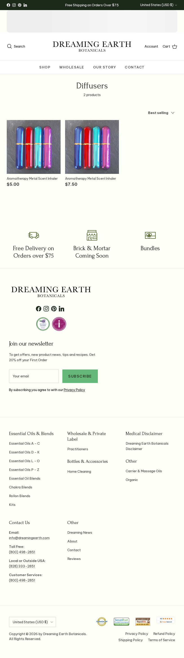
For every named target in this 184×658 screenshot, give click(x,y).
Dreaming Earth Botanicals (64, 634)
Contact (135, 67)
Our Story (104, 67)
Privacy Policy (74, 390)
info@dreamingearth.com (29, 538)
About (72, 541)
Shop (44, 67)
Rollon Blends (19, 496)
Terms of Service (161, 640)
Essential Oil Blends (24, 478)
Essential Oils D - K (24, 452)
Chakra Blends (20, 487)
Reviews (74, 559)
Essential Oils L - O (24, 461)
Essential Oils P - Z (24, 470)
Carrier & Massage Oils (144, 471)
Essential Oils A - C (24, 443)
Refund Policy (164, 634)
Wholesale (71, 67)
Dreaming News (79, 532)
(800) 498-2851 (22, 552)
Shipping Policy (130, 640)
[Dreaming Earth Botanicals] (92, 46)
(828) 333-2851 (22, 566)
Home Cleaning (79, 471)
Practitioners (77, 449)
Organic (132, 480)
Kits (12, 505)
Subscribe (80, 376)
